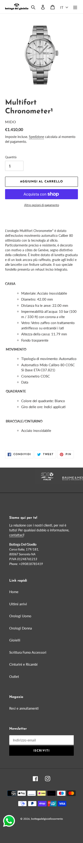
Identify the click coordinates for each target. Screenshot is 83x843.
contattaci (16, 535)
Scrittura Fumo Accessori (27, 652)
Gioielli (14, 640)
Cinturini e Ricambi (23, 664)
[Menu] (75, 7)
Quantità (10, 157)
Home (13, 592)
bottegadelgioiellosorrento (47, 818)
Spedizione (36, 137)
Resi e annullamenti (24, 708)
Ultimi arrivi (18, 604)
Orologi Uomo (20, 616)
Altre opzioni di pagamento (41, 205)
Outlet (14, 676)
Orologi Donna (20, 628)
